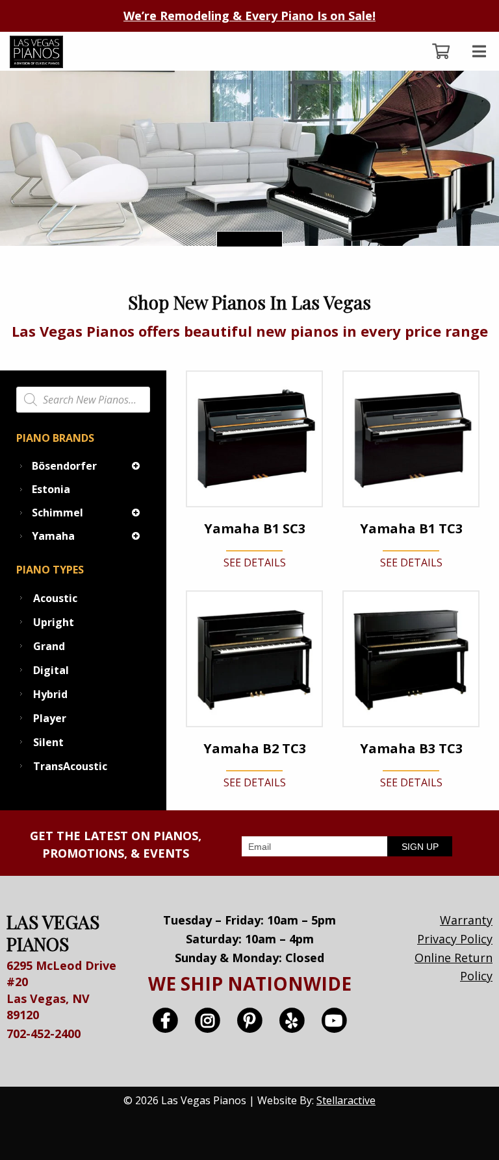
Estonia (51, 489)
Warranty (466, 920)
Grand (49, 646)
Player (49, 718)
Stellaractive (346, 1100)
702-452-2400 (43, 1033)
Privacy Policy (455, 939)
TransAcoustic (70, 766)
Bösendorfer (64, 466)
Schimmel (57, 512)
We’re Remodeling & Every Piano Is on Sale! (249, 15)
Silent (48, 742)
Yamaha (53, 536)
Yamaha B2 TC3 (254, 748)
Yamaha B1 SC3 (254, 529)
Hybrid (50, 694)
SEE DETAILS (255, 562)
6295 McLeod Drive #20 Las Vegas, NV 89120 (61, 990)
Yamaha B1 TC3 (411, 529)
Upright (53, 622)
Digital (51, 670)
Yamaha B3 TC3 (411, 748)
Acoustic (55, 598)
